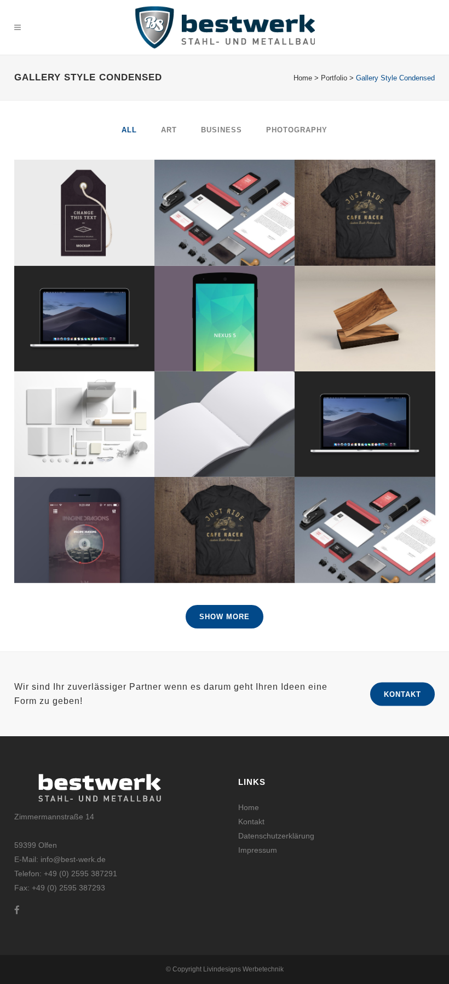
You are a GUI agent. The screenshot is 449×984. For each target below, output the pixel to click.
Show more (224, 617)
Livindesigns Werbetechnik (243, 969)
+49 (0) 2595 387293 (67, 887)
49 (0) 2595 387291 (82, 873)
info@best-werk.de (73, 859)
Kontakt (402, 694)
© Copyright (184, 969)
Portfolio (334, 78)
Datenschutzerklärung (276, 835)
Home (302, 78)
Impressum (257, 850)
